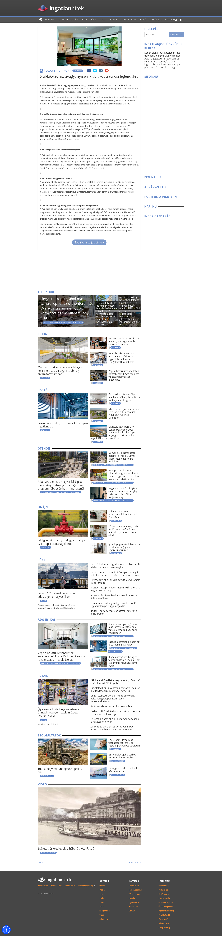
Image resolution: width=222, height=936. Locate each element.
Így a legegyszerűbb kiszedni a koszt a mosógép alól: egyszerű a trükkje (124, 547)
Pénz (93, 20)
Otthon (63, 20)
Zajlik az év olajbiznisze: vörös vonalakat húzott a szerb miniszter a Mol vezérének (112, 728)
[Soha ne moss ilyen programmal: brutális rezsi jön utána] (98, 512)
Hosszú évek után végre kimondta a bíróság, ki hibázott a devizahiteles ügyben (115, 566)
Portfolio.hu (134, 886)
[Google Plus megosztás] (107, 70)
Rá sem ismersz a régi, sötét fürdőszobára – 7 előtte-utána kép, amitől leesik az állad (123, 531)
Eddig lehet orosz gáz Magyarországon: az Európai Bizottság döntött (62, 542)
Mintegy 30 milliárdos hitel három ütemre (122, 770)
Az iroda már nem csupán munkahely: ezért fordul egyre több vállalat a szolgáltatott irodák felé (122, 357)
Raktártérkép (47, 776)
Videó (143, 20)
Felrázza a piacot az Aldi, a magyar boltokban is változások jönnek (114, 720)
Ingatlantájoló (48, 853)
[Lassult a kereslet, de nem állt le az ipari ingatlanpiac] (63, 394)
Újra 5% (49, 20)
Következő (135, 862)
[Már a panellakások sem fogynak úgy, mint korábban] (106, 297)
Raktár (113, 20)
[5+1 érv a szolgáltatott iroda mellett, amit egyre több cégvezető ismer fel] (98, 339)
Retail (101, 906)
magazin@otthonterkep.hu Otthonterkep (63, 323)
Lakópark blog (164, 927)
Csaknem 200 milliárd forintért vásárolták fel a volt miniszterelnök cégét (115, 713)
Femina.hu (133, 906)
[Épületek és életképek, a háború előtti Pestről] (89, 789)
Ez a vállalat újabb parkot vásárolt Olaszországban (122, 756)
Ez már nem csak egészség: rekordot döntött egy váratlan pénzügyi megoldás (114, 605)
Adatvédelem (56, 886)
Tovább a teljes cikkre (89, 242)
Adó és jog (155, 20)
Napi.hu (132, 898)
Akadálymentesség (85, 886)
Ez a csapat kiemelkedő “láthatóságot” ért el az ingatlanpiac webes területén (124, 742)
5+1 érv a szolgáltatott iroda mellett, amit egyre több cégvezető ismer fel (123, 341)
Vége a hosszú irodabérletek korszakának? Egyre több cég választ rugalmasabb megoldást (123, 375)
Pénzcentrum (134, 894)
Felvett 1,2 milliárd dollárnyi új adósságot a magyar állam (57, 594)
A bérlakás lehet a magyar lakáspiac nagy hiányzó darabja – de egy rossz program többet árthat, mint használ (61, 485)
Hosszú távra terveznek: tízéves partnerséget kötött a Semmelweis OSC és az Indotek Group (115, 574)
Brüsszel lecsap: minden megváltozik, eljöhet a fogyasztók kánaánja (115, 589)
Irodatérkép (163, 890)
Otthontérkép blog (166, 902)
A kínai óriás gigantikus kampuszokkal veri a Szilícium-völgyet (113, 597)
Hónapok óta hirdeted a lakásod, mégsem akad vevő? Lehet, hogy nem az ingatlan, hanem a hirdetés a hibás (124, 475)
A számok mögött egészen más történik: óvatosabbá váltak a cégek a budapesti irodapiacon (122, 628)
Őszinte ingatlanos (166, 906)
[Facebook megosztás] (89, 70)
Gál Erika (77, 71)
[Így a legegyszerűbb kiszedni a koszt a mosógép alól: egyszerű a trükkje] (98, 544)
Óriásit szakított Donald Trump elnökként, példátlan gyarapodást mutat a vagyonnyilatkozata (112, 698)
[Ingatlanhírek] (61, 4)
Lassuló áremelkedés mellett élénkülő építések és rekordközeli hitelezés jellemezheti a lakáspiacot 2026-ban (128, 313)
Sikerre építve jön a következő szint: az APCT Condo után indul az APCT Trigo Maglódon (124, 413)
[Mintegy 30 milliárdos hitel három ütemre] (98, 769)
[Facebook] (181, 20)
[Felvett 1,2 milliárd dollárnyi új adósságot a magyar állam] (63, 565)
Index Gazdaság (135, 890)
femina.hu (45, 547)
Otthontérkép (164, 886)
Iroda (102, 20)
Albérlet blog (164, 923)
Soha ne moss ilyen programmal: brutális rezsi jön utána (122, 514)
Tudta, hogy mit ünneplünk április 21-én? (61, 770)
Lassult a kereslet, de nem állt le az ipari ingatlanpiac (63, 424)
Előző (41, 862)
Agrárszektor (134, 902)
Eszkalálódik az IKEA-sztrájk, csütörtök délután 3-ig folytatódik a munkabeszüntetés (115, 689)
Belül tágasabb (164, 915)
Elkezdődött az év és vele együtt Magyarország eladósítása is (115, 581)
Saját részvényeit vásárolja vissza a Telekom (113, 706)
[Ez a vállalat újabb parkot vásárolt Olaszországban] (98, 755)
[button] (6, 929)
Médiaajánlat (70, 886)
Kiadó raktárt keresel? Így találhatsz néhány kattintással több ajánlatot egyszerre (124, 397)
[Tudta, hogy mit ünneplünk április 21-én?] (63, 740)
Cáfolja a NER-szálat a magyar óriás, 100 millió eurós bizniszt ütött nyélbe (115, 682)
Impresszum (43, 886)
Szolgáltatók (128, 20)
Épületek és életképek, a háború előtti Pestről (66, 848)
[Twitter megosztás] (95, 70)
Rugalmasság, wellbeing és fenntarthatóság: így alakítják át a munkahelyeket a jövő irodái (124, 661)
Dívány (132, 911)
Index (43, 601)
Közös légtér (164, 919)
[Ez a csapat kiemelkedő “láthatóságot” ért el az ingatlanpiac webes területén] (98, 740)
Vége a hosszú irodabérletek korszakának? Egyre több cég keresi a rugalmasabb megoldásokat (61, 656)
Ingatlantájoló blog (166, 911)
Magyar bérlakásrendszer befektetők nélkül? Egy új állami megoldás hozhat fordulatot (121, 457)
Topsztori (46, 292)
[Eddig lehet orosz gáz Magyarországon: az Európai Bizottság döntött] (63, 512)
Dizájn (74, 20)
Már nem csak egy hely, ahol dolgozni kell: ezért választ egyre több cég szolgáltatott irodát (61, 370)
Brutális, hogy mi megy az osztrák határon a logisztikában (113, 612)
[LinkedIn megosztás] (101, 70)
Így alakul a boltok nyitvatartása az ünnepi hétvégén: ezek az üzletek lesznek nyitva (59, 712)
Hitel (84, 20)
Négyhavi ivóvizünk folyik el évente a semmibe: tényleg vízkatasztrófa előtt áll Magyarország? (122, 493)
